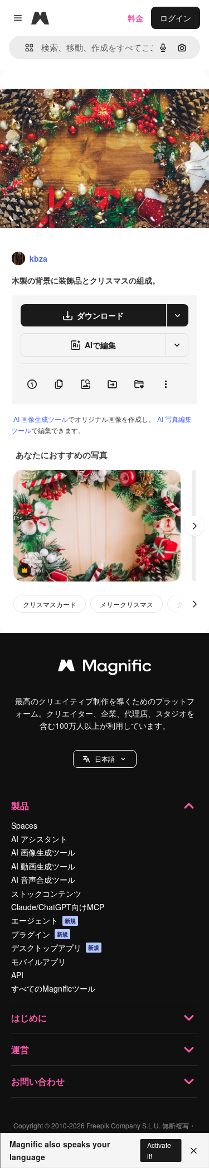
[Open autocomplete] (24, 48)
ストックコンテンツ (46, 893)
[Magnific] (105, 668)
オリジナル (77, 96)
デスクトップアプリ (55, 947)
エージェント (43, 920)
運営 (20, 1049)
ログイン (175, 17)
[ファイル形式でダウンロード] (177, 315)
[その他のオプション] (165, 384)
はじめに (29, 1017)
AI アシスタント (39, 838)
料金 (135, 17)
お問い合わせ (38, 1081)
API (17, 974)
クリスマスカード (49, 604)
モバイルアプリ (38, 961)
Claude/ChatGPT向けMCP (57, 906)
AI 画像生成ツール (40, 419)
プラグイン (39, 934)
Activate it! (159, 1150)
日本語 (105, 758)
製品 (20, 805)
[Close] (194, 1150)
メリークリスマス (126, 604)
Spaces (24, 825)
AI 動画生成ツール (43, 866)
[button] (105, 759)
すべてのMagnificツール (53, 988)
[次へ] (194, 525)
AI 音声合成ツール (43, 879)
